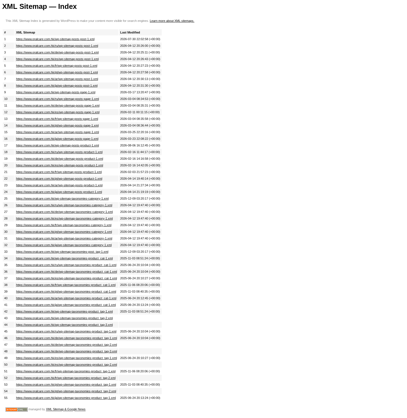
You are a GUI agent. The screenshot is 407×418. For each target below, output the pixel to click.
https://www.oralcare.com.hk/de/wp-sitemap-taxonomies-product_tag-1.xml (66, 338)
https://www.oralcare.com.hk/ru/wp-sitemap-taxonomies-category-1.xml (64, 205)
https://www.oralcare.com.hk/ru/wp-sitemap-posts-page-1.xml (57, 98)
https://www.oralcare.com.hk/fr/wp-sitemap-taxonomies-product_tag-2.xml (65, 378)
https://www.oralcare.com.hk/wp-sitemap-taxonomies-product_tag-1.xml (64, 311)
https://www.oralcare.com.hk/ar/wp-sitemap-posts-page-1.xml (57, 132)
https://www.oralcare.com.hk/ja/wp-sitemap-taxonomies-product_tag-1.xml (66, 397)
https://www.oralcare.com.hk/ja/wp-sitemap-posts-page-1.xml (57, 138)
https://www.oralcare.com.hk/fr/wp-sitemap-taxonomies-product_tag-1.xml (65, 371)
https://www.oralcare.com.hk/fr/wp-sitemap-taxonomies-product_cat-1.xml (65, 285)
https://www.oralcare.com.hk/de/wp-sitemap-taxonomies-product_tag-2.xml (66, 344)
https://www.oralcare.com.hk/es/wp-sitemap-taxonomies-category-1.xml (64, 218)
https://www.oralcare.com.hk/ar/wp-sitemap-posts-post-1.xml (57, 79)
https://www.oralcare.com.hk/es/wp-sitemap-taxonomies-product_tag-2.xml (66, 364)
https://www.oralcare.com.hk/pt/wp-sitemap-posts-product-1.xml (59, 178)
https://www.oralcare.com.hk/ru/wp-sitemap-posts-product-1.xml (59, 152)
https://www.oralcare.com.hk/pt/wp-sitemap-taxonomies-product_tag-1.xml (66, 384)
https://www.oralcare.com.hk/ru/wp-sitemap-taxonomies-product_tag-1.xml (66, 331)
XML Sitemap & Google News (66, 409)
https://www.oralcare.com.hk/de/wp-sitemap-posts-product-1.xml (59, 158)
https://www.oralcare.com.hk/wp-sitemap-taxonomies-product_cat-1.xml (64, 258)
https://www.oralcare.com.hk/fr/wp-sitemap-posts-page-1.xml (57, 118)
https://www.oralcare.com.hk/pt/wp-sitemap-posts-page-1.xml (57, 125)
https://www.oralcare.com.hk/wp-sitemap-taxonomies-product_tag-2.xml (64, 318)
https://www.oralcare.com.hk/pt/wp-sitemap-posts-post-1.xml (57, 72)
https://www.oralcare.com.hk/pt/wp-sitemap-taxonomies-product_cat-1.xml (66, 291)
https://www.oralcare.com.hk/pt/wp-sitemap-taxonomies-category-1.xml (64, 231)
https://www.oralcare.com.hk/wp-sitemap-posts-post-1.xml (55, 39)
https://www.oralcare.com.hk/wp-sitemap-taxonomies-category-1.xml (62, 198)
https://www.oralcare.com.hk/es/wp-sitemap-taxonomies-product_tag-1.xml (66, 358)
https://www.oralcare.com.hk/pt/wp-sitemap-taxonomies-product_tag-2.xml (66, 391)
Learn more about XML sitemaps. (172, 20)
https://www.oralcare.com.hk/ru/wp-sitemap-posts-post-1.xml (57, 45)
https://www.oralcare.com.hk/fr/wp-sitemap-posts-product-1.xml (59, 172)
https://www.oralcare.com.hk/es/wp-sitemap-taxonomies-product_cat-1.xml (66, 278)
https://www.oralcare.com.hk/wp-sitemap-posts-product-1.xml (57, 145)
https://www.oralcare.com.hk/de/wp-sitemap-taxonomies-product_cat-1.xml (66, 271)
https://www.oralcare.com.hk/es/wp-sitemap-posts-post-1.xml (57, 59)
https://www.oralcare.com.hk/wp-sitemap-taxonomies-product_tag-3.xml (64, 324)
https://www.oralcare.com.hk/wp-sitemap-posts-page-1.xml (55, 92)
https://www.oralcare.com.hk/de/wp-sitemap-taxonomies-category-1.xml (64, 211)
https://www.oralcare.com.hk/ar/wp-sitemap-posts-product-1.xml (59, 185)
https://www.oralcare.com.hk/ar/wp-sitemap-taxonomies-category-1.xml (64, 238)
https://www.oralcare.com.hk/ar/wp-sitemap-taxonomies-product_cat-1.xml (66, 298)
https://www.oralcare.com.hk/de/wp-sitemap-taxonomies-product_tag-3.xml (66, 351)
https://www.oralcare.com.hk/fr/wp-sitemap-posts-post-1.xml (56, 65)
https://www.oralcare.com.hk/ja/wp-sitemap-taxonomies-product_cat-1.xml (66, 304)
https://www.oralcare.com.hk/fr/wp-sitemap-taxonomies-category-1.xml (63, 225)
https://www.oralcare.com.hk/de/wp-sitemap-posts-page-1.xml (57, 105)
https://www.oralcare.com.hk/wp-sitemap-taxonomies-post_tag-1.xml (62, 251)
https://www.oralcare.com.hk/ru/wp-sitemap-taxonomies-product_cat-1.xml (66, 265)
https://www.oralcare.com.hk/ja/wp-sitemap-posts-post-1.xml (56, 85)
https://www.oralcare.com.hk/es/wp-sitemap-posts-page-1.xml (57, 112)
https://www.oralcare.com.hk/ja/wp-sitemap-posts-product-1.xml (59, 191)
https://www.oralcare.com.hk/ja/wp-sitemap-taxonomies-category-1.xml (64, 245)
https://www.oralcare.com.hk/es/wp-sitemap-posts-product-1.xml (59, 165)
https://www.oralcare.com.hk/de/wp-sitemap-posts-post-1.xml (57, 52)
